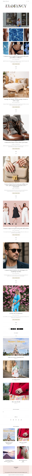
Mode (16, 182)
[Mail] (19, 420)
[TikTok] (21, 420)
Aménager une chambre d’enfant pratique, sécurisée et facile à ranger (16, 100)
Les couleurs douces (16, 379)
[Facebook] (3, 1)
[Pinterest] (6, 1)
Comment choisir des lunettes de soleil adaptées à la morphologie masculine (16, 271)
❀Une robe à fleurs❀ (16, 401)
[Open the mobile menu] (28, 1)
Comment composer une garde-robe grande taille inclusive (16, 228)
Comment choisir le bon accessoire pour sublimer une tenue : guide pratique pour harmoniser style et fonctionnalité (16, 185)
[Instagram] (4, 1)
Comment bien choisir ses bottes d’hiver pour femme (16, 142)
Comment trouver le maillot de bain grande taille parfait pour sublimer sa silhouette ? (16, 57)
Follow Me (16, 468)
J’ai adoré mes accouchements (16, 313)
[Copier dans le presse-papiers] (16, 69)
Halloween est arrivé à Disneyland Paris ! (16, 357)
